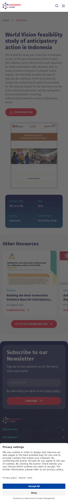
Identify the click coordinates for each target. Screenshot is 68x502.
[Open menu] (63, 6)
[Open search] (57, 6)
